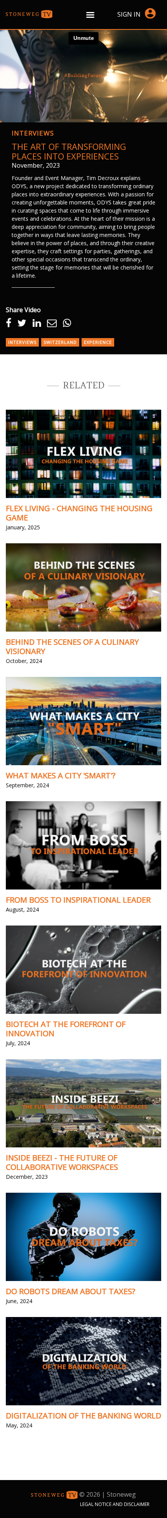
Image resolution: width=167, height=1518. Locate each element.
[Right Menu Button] (90, 14)
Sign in (129, 14)
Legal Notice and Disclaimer (115, 1504)
